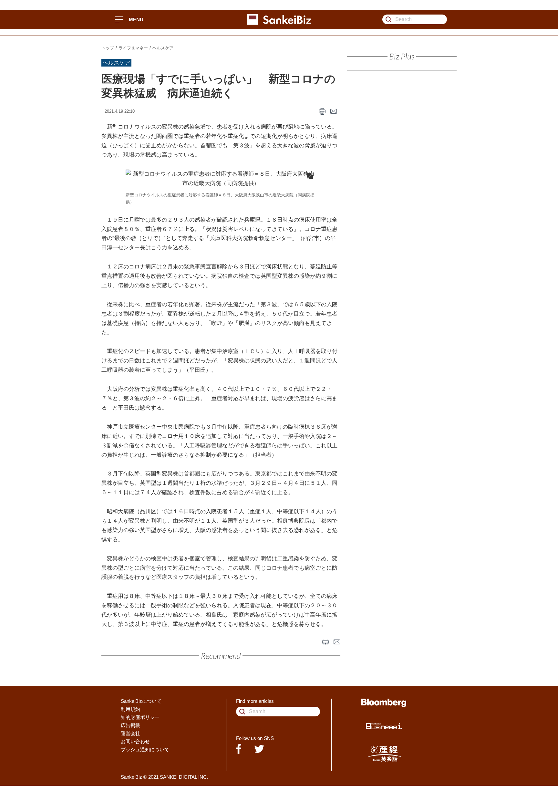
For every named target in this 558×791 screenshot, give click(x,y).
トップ (107, 48)
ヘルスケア (162, 48)
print (322, 111)
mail (333, 111)
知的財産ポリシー (140, 717)
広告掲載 (130, 725)
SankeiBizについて (141, 701)
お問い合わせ (135, 741)
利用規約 (130, 709)
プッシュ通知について (145, 749)
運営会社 (130, 733)
